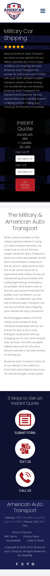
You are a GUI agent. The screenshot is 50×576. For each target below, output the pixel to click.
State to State (35, 540)
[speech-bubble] (25, 440)
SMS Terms (10, 536)
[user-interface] (25, 411)
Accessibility (13, 540)
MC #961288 (25, 555)
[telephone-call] (25, 468)
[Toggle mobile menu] (43, 10)
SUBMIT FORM (25, 433)
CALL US (25, 490)
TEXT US (25, 462)
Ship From (22, 152)
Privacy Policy (31, 536)
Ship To (20, 165)
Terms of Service (22, 532)
